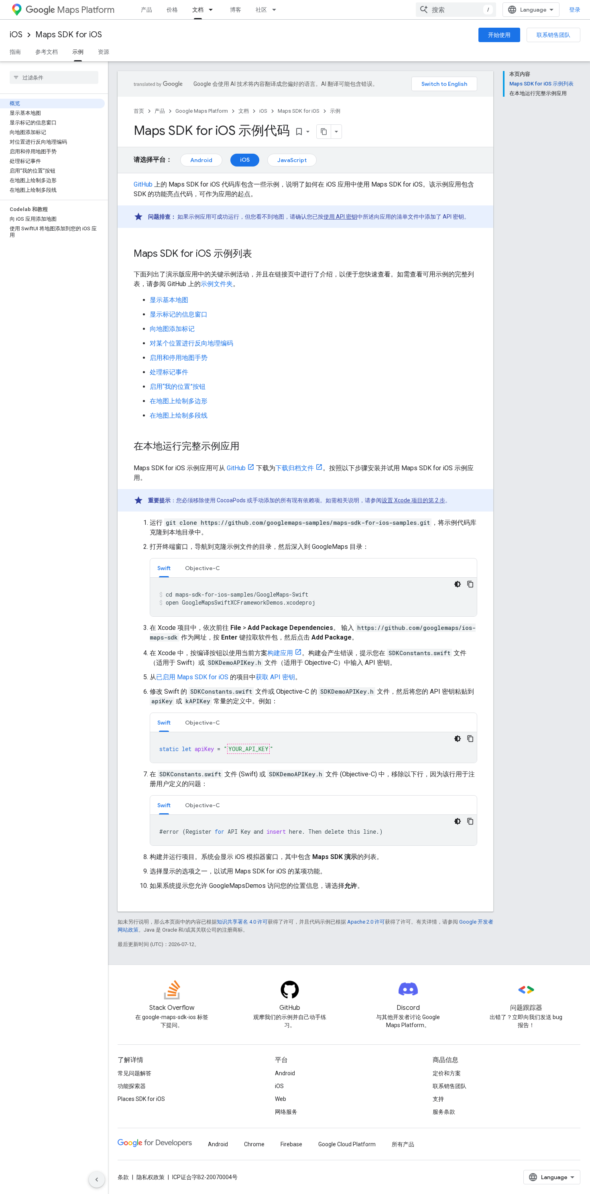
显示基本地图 (169, 300)
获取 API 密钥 (275, 677)
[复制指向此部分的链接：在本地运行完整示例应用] (248, 447)
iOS (16, 35)
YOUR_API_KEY (248, 749)
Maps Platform (85, 9)
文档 (197, 9)
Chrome (254, 1144)
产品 (146, 9)
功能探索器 (132, 1086)
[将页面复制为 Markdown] (324, 131)
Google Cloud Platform (347, 1144)
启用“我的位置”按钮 (177, 386)
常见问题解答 (134, 1073)
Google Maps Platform (201, 111)
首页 (139, 111)
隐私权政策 (150, 1177)
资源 (103, 51)
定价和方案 (447, 1073)
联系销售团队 (553, 35)
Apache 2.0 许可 (366, 922)
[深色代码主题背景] (457, 584)
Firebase (291, 1144)
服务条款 (444, 1112)
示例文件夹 (217, 284)
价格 (172, 9)
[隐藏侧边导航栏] (97, 1180)
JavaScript (292, 160)
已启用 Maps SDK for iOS (192, 677)
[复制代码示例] (470, 584)
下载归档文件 (294, 468)
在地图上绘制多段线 (179, 415)
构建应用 (280, 653)
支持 (438, 1099)
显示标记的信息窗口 (179, 314)
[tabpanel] (313, 597)
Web (280, 1099)
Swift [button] (164, 568)
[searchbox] (54, 77)
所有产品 (403, 1144)
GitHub (143, 184)
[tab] (164, 567)
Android (201, 160)
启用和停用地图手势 (179, 357)
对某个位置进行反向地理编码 (191, 343)
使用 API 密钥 (340, 216)
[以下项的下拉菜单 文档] (213, 9)
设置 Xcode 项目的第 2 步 (413, 500)
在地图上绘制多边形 (179, 401)
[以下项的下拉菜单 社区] (276, 9)
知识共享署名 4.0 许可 (242, 922)
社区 (261, 9)
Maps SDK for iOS (68, 35)
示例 (77, 51)
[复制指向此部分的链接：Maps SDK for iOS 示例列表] (260, 254)
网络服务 (286, 1112)
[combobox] (456, 9)
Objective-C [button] (202, 568)
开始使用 (499, 35)
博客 (235, 9)
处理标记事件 (169, 372)
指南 (15, 51)
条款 (123, 1177)
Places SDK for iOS (141, 1099)
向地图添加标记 (172, 329)
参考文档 (46, 51)
